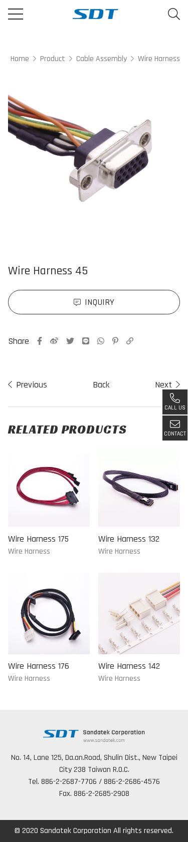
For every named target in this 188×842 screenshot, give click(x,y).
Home (20, 59)
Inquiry (99, 302)
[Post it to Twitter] (70, 341)
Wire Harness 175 (38, 539)
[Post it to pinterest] (115, 341)
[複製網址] (129, 340)
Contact (175, 434)
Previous (31, 384)
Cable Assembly (101, 59)
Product (52, 59)
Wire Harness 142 (129, 666)
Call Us (174, 407)
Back (101, 384)
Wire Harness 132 (128, 539)
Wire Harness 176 (38, 666)
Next (163, 384)
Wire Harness (159, 59)
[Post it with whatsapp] (100, 341)
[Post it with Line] (85, 341)
